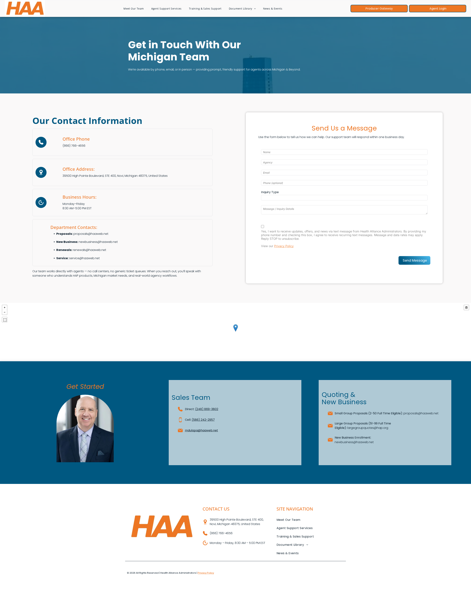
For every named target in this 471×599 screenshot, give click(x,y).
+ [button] (4, 307)
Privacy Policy (284, 246)
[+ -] (235, 332)
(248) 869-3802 (206, 409)
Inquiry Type (270, 192)
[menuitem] (133, 8)
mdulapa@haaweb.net (201, 430)
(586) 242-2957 (203, 420)
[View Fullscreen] (4, 319)
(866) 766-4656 (74, 146)
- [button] (4, 312)
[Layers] (466, 307)
